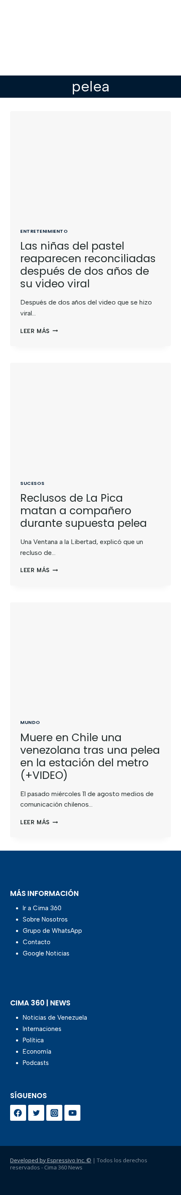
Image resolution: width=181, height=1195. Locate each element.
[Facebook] (18, 1113)
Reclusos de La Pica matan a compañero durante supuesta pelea (83, 511)
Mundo (30, 722)
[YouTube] (72, 1113)
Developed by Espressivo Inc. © (50, 1160)
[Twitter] (36, 1113)
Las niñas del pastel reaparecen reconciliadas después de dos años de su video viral (88, 265)
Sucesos (32, 483)
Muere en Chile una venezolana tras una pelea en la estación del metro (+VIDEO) (90, 756)
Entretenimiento (44, 231)
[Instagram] (54, 1113)
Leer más (39, 331)
